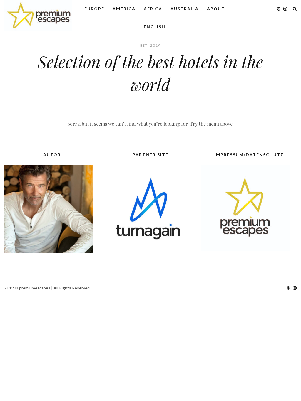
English (154, 26)
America (124, 8)
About (216, 8)
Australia (184, 8)
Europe (94, 8)
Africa (153, 8)
